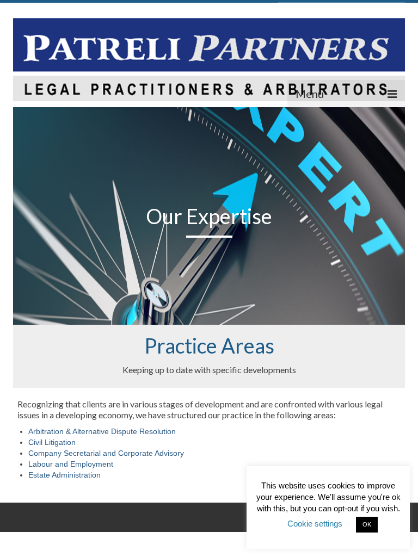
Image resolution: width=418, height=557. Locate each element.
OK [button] (366, 524)
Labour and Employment (70, 464)
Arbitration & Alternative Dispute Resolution (102, 431)
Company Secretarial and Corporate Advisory (106, 453)
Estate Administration (64, 475)
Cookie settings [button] (314, 523)
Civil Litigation (52, 442)
